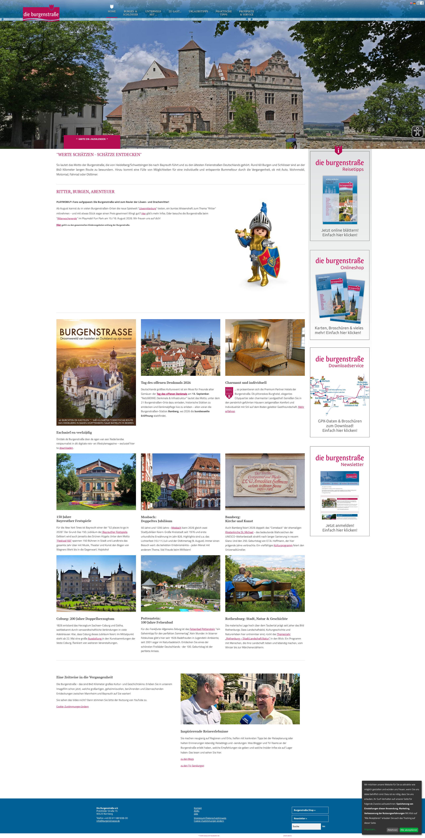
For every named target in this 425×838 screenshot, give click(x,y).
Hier (143, 213)
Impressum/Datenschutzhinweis (210, 818)
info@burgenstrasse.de (108, 821)
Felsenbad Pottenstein (202, 629)
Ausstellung (95, 638)
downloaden (66, 448)
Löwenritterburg (147, 208)
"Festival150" (64, 541)
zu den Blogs (187, 759)
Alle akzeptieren (408, 830)
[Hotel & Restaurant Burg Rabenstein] (265, 375)
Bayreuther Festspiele (114, 532)
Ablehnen (392, 830)
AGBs (196, 811)
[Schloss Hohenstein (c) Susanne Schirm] (180, 375)
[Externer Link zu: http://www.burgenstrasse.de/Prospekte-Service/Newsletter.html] (340, 539)
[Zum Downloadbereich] (340, 440)
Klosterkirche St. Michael (239, 532)
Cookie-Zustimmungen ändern (72, 706)
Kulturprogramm (283, 545)
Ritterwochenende (67, 218)
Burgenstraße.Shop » (304, 810)
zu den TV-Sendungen (192, 766)
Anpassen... (370, 829)
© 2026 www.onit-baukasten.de (209, 836)
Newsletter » (300, 818)
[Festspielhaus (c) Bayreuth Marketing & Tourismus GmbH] (96, 509)
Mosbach (176, 528)
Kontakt (198, 808)
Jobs (196, 813)
